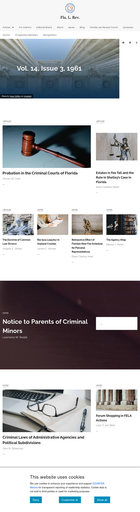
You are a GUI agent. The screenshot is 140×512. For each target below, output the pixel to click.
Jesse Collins (15, 96)
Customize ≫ (71, 500)
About (60, 27)
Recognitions (50, 35)
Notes (40, 209)
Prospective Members (26, 35)
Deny (37, 500)
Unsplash (27, 96)
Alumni (6, 35)
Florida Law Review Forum (104, 27)
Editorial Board (44, 27)
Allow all (103, 500)
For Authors (25, 27)
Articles (6, 27)
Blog (82, 27)
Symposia (128, 27)
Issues (71, 27)
